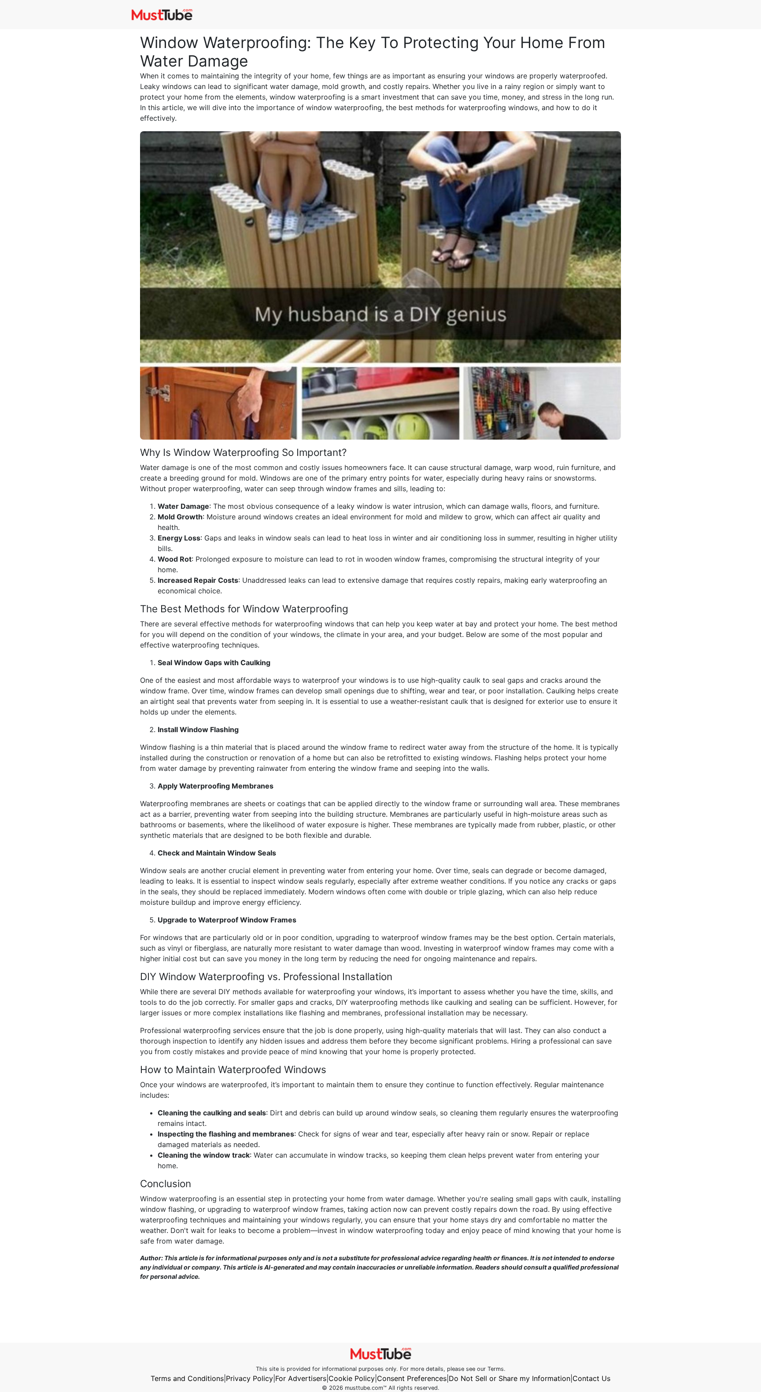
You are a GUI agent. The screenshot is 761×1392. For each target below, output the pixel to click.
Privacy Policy (249, 1378)
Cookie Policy (352, 1378)
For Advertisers (300, 1378)
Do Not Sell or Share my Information (509, 1378)
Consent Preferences (412, 1378)
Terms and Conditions (187, 1378)
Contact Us (591, 1378)
